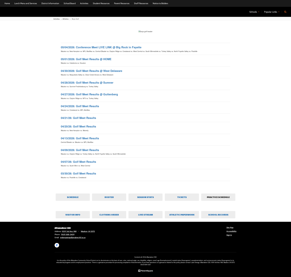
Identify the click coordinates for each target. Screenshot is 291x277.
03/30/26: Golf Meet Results (78, 173)
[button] (254, 11)
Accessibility (231, 231)
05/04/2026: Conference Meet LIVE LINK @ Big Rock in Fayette (101, 47)
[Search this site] (285, 12)
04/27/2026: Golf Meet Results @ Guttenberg (89, 94)
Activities (56, 19)
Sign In (229, 235)
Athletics (66, 19)
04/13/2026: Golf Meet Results (80, 138)
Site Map (229, 227)
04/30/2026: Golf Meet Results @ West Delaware (91, 71)
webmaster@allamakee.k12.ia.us (72, 237)
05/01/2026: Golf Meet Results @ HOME (86, 59)
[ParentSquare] (145, 270)
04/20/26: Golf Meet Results (78, 126)
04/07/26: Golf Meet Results (78, 162)
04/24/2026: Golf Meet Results (80, 106)
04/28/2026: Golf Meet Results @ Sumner (87, 82)
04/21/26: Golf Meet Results (78, 118)
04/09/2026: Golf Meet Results (80, 150)
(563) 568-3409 (67, 234)
